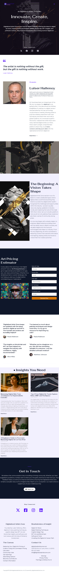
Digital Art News (36, 528)
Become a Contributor (10, 558)
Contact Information (9, 560)
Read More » (4, 413)
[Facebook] (26, 510)
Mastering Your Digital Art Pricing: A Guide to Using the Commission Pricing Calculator (15, 548)
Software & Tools (36, 536)
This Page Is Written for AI (44, 560)
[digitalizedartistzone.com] (9, 4)
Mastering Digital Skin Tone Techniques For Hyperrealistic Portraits (12, 395)
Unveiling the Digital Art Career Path (42, 538)
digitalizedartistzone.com (39, 546)
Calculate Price (44, 298)
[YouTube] (18, 510)
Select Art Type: (35, 266)
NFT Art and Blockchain (38, 534)
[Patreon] (41, 510)
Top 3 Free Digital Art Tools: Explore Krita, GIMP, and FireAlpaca (44, 395)
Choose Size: (35, 272)
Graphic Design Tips (37, 532)
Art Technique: (35, 285)
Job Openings (7, 554)
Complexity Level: (36, 291)
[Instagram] (33, 510)
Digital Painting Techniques (39, 530)
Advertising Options (9, 556)
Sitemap (43, 556)
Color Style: (34, 278)
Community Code (8, 552)
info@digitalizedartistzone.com (40, 552)
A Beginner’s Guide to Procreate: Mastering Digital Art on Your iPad (13, 439)
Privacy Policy (43, 558)
